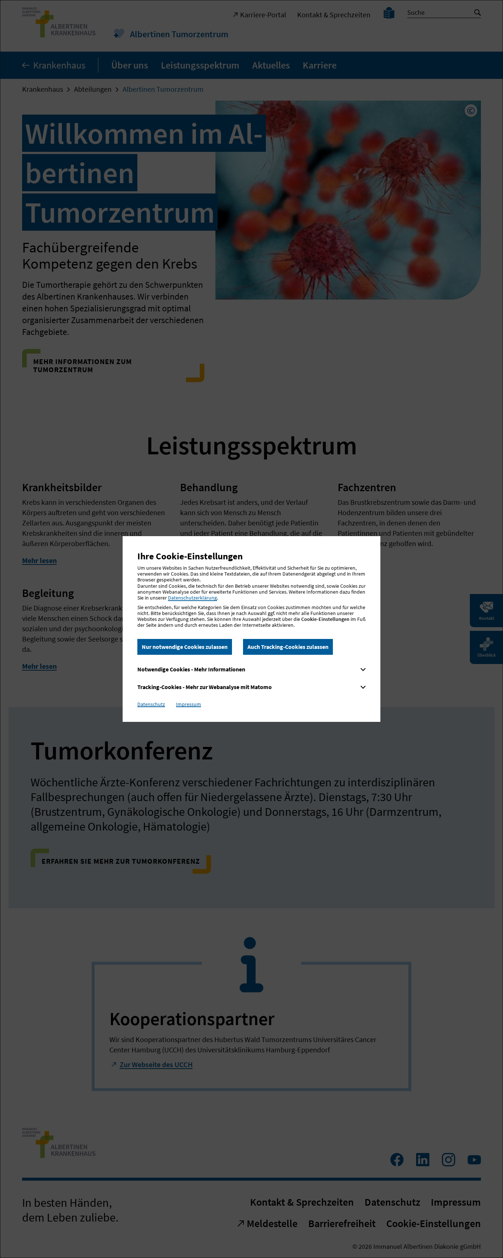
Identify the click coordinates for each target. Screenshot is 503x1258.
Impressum (188, 704)
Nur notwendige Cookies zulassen (185, 646)
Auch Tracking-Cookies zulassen (287, 646)
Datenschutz (151, 704)
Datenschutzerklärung (192, 597)
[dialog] (251, 629)
